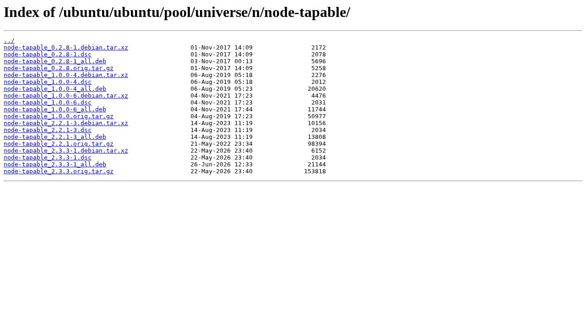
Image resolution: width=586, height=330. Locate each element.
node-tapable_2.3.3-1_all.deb (55, 164)
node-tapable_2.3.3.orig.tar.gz (59, 171)
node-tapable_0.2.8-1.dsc (48, 54)
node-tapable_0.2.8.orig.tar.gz (59, 68)
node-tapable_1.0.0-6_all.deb (55, 109)
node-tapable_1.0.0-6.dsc (48, 102)
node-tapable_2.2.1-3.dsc (48, 129)
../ (9, 40)
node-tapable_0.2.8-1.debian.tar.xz (66, 47)
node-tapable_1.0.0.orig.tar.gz (59, 116)
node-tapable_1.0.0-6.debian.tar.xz (66, 95)
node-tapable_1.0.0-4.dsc (48, 81)
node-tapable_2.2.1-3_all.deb (55, 136)
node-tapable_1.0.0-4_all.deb (55, 88)
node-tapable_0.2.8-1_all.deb (55, 61)
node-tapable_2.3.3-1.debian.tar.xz (66, 150)
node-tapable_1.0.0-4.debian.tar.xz (66, 75)
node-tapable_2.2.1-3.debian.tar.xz (66, 123)
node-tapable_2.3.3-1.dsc (48, 157)
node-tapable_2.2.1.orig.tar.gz (59, 143)
